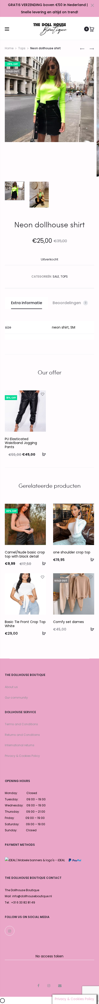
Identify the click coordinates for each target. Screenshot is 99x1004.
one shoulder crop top (71, 552)
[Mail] (60, 985)
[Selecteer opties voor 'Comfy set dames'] (90, 629)
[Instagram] (9, 931)
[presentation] (8, 411)
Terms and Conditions (21, 724)
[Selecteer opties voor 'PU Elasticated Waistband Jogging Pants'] (42, 454)
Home (9, 48)
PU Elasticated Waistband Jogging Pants (21, 443)
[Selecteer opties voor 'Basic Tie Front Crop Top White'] (42, 633)
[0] (91, 29)
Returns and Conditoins (22, 735)
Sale (56, 276)
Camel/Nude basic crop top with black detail (25, 554)
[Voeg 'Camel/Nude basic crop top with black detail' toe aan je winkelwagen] (42, 563)
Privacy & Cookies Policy (22, 756)
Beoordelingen (70, 303)
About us (11, 687)
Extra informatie (26, 303)
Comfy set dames (68, 621)
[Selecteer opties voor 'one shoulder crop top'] (90, 559)
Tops (21, 48)
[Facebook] (38, 985)
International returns (19, 745)
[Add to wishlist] (42, 394)
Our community (16, 698)
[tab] (26, 303)
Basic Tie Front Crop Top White (25, 623)
